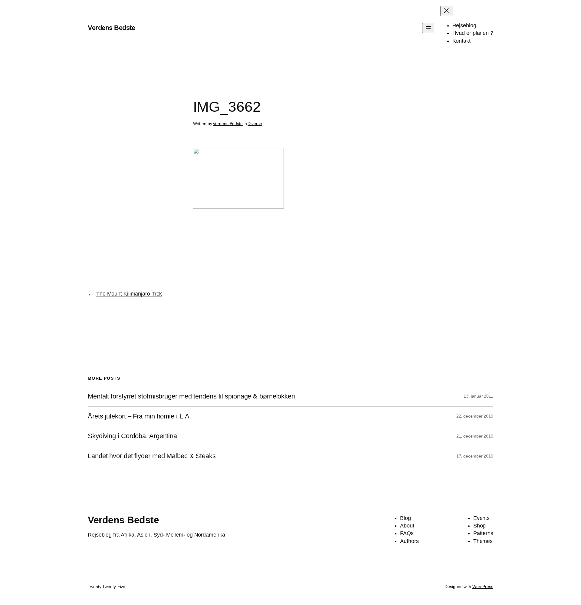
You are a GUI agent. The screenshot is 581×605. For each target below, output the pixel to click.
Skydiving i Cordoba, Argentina (132, 436)
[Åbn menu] (428, 28)
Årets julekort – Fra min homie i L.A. (139, 416)
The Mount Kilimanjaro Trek (129, 294)
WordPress (482, 586)
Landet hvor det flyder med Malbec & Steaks (152, 456)
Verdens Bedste (111, 27)
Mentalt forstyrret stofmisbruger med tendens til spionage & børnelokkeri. (192, 396)
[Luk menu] (446, 11)
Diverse (255, 123)
